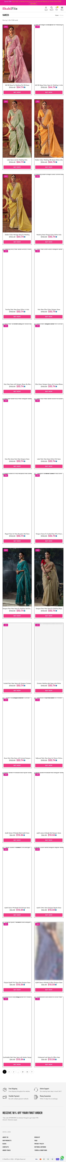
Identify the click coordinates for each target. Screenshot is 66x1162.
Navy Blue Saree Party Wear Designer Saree (17, 459)
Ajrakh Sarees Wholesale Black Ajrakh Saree (17, 833)
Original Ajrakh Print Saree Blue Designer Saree (17, 982)
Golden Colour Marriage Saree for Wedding (17, 235)
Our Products (7, 1140)
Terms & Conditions (40, 1150)
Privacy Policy (39, 1143)
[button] (33, 4)
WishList (37, 1137)
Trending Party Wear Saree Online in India (17, 309)
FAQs (35, 1140)
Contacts (6, 1147)
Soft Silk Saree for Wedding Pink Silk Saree (17, 85)
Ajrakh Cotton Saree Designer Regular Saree (49, 908)
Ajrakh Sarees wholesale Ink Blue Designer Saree (48, 982)
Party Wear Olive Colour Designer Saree (49, 309)
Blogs (4, 1143)
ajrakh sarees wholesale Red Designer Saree (49, 833)
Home (56, 15)
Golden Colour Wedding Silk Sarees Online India (49, 160)
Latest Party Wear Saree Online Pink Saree (49, 459)
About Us (5, 1137)
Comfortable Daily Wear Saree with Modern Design (17, 1057)
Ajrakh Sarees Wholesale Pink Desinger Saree (17, 908)
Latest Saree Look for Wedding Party (17, 160)
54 (27, 1072)
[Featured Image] (17, 54)
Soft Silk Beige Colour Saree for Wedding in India (49, 85)
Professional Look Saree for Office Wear (49, 1057)
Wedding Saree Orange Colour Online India (49, 235)
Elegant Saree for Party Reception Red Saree (17, 534)
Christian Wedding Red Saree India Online (49, 683)
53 (22, 1072)
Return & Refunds (40, 1147)
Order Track (7, 1150)
